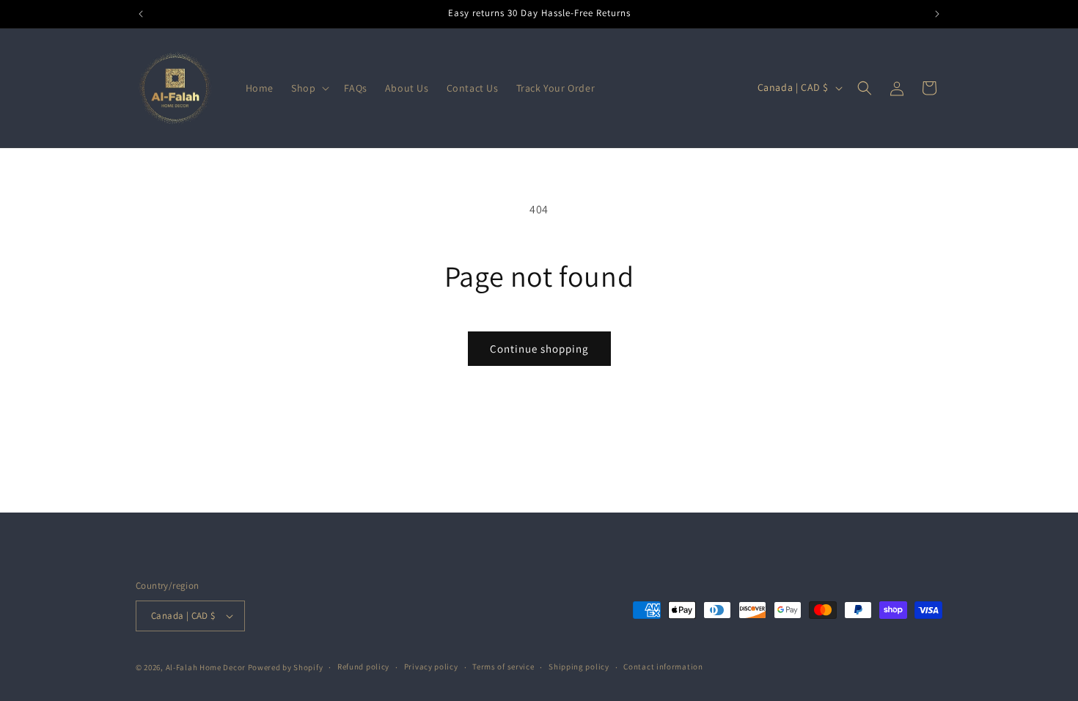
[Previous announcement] (141, 14)
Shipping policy (579, 666)
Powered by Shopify (285, 667)
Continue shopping (539, 349)
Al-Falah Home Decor (206, 667)
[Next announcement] (937, 14)
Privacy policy (431, 666)
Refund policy (363, 666)
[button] (308, 88)
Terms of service (503, 666)
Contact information (663, 666)
